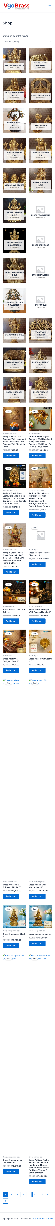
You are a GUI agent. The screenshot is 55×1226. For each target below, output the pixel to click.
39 (48, 1194)
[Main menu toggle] (49, 6)
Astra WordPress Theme (42, 1218)
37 (35, 1194)
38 (41, 1194)
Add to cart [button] (11, 455)
